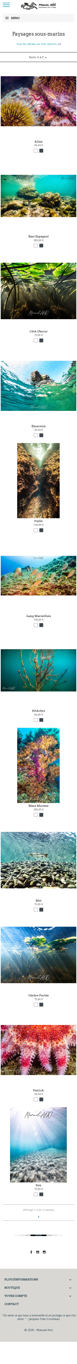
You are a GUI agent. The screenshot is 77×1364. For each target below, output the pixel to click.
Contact (11, 1304)
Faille (38, 521)
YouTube (38, 1252)
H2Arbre (38, 710)
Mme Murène (38, 805)
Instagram (44, 1252)
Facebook (31, 1252)
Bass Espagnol (38, 236)
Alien (38, 141)
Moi (39, 900)
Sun (38, 1185)
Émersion (39, 426)
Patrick (38, 1090)
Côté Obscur (39, 331)
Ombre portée (38, 995)
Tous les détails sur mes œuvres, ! (38, 44)
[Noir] (41, 151)
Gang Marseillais (38, 616)
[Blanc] (36, 151)
